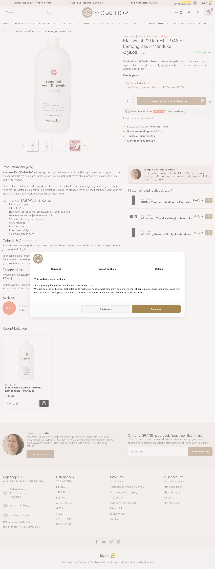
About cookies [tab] (107, 269)
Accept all (156, 309)
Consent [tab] (56, 269)
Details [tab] (159, 269)
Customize (106, 309)
